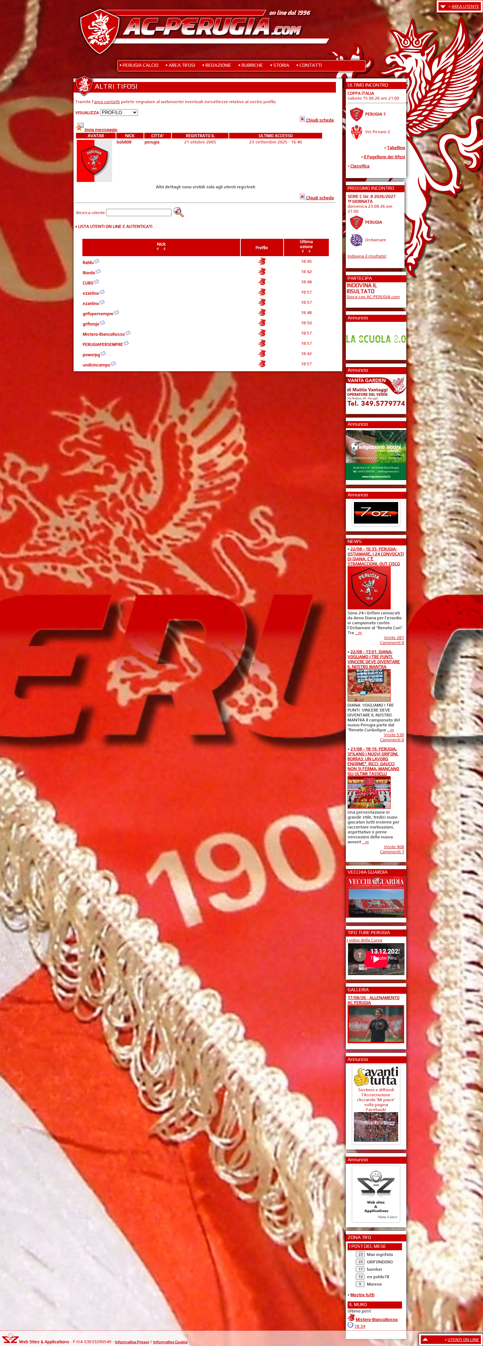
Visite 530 (394, 734)
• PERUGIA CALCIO (139, 65)
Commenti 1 (392, 851)
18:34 (359, 1326)
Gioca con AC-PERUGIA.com (373, 296)
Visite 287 (394, 637)
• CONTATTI (309, 65)
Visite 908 (394, 846)
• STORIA (279, 65)
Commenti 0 (392, 642)
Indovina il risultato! (367, 256)
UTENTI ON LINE (463, 1339)
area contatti (107, 101)
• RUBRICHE (250, 65)
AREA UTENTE (465, 6)
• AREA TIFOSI (180, 65)
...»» (358, 632)
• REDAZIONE (216, 65)
